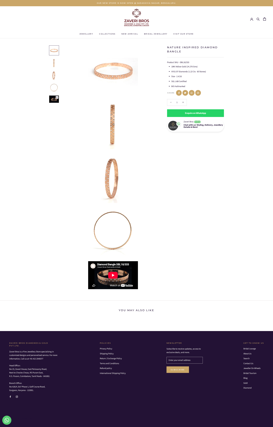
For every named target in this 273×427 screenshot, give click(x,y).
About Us (247, 353)
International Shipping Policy (113, 373)
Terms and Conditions (109, 363)
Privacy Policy (106, 348)
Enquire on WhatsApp (195, 113)
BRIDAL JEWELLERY (155, 34)
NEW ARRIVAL (129, 34)
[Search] (258, 18)
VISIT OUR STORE (183, 34)
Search (246, 358)
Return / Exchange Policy (111, 358)
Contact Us (248, 363)
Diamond (247, 387)
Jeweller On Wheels (251, 368)
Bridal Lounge (249, 348)
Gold (245, 383)
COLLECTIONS (107, 34)
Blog (245, 378)
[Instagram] (17, 396)
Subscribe (178, 370)
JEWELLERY (86, 34)
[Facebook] (10, 396)
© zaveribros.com (22, 419)
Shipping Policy (107, 353)
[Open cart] (264, 19)
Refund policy (106, 368)
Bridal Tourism (249, 373)
